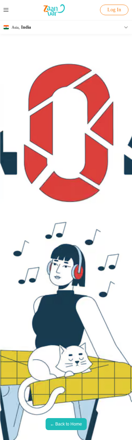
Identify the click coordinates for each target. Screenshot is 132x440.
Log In (114, 9)
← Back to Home (66, 424)
